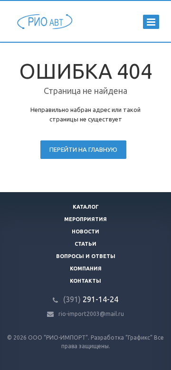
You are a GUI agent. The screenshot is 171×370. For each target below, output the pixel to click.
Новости (85, 231)
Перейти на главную (83, 149)
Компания (86, 268)
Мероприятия (85, 219)
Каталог (86, 207)
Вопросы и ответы (85, 256)
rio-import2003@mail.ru (91, 314)
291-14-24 (90, 299)
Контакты (85, 281)
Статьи (85, 244)
